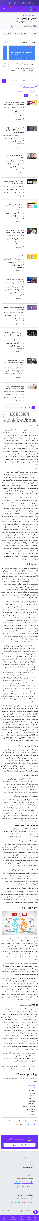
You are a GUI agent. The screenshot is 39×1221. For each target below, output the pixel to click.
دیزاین (36, 1009)
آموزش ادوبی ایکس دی (21, 33)
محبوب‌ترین (18, 92)
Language (27, 1168)
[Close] (2, 3)
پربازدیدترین (25, 92)
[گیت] (30, 8)
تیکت (16, 1182)
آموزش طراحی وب (7, 33)
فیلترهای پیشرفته (28, 87)
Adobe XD (31, 1085)
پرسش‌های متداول (28, 1158)
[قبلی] (7, 41)
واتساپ (28, 1186)
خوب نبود (19, 1124)
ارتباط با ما (30, 1164)
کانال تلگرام (14, 1202)
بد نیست (30, 1124)
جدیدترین (31, 92)
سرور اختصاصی (24, 1210)
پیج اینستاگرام (26, 1202)
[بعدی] (4, 41)
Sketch (32, 1088)
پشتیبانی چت (26, 1182)
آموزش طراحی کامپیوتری (28, 15)
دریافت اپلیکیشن (18, 1145)
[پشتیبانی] (35, 1212)
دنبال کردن (16, 26)
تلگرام (20, 1186)
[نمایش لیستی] (26, 95)
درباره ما (30, 1161)
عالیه (11, 1121)
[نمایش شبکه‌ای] (29, 95)
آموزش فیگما (34, 33)
